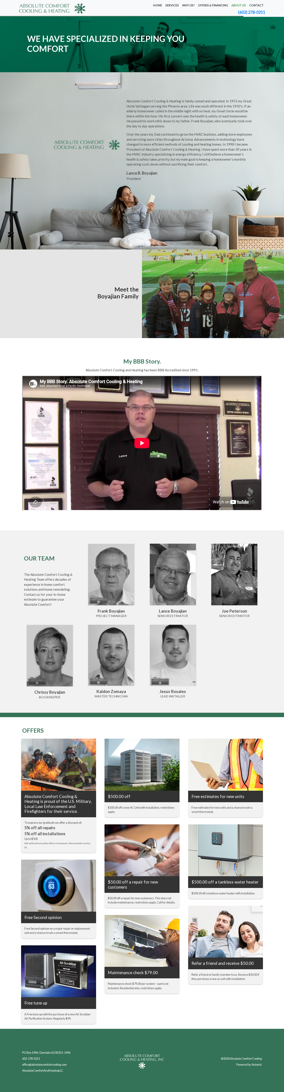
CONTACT (256, 5)
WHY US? (188, 5)
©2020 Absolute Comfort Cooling (241, 1058)
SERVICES (172, 5)
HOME (157, 5)
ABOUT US (238, 5)
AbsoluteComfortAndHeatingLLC (42, 1070)
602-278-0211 (31, 1058)
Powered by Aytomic (249, 1064)
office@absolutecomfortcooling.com (44, 1064)
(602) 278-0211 (251, 12)
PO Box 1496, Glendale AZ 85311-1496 (46, 1052)
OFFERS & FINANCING (213, 5)
